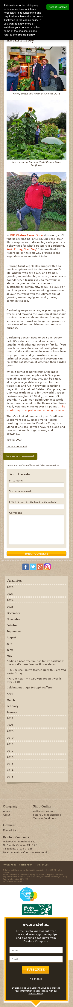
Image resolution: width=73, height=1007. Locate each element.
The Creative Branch (13, 881)
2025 (10, 593)
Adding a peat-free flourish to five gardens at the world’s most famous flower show (35, 662)
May (9, 655)
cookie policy (26, 34)
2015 (10, 763)
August (11, 637)
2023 (10, 606)
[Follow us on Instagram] (47, 566)
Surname (20, 491)
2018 (10, 744)
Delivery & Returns (44, 811)
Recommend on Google (26, 790)
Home (6, 811)
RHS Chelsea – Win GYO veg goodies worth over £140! (34, 680)
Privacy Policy (35, 993)
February (12, 706)
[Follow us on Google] (40, 566)
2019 (10, 737)
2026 (10, 587)
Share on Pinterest (31, 790)
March (11, 700)
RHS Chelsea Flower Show (27, 235)
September (14, 631)
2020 (10, 731)
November (13, 619)
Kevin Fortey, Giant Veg (21, 249)
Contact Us (9, 830)
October (12, 625)
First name (16, 480)
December (13, 613)
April (10, 694)
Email (33, 502)
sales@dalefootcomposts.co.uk (29, 852)
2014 (10, 770)
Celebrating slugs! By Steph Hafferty (29, 687)
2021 (10, 724)
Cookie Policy (25, 864)
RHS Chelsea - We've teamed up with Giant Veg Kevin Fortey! (36, 671)
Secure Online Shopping (47, 814)
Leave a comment (17, 446)
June (10, 649)
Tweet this (37, 790)
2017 (10, 750)
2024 (10, 600)
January (12, 712)
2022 (10, 718)
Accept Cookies (58, 6)
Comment (15, 513)
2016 (10, 757)
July (9, 643)
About (6, 814)
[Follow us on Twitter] (33, 566)
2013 (10, 776)
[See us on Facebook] (25, 566)
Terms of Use (41, 864)
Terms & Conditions (45, 818)
